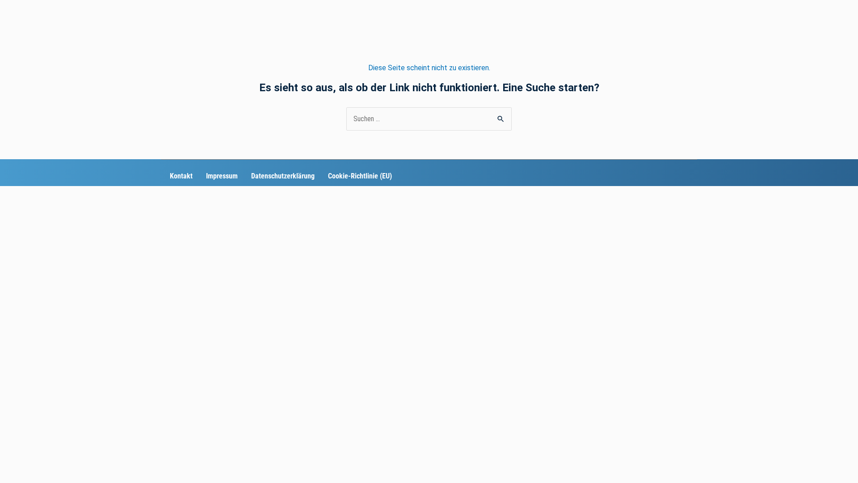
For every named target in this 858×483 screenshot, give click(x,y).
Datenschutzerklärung (283, 176)
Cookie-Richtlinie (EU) (360, 176)
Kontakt (181, 176)
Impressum (222, 176)
